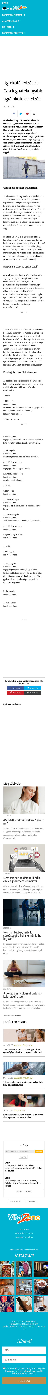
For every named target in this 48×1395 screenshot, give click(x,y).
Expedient (33, 1324)
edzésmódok (31, 1201)
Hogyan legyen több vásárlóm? (24, 1249)
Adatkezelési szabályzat (24, 1237)
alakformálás (15, 1201)
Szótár (24, 1145)
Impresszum (24, 1229)
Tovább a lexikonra (24, 1192)
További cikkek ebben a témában (12, 1015)
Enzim (7, 1162)
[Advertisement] (24, 51)
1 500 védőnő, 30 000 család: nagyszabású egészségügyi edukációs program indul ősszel (22, 1050)
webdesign (31, 1321)
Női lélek (6, 27)
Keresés (39, 1151)
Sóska (7, 1177)
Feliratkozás (24, 1380)
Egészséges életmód (12, 15)
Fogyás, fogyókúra (11, 9)
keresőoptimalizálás (19, 1324)
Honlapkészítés (18, 1321)
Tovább (11, 1170)
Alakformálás (9, 21)
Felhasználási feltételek (24, 1233)
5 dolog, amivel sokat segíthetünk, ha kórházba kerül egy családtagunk (23, 1083)
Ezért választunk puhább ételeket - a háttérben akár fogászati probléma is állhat (23, 1116)
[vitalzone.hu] (20, 7)
